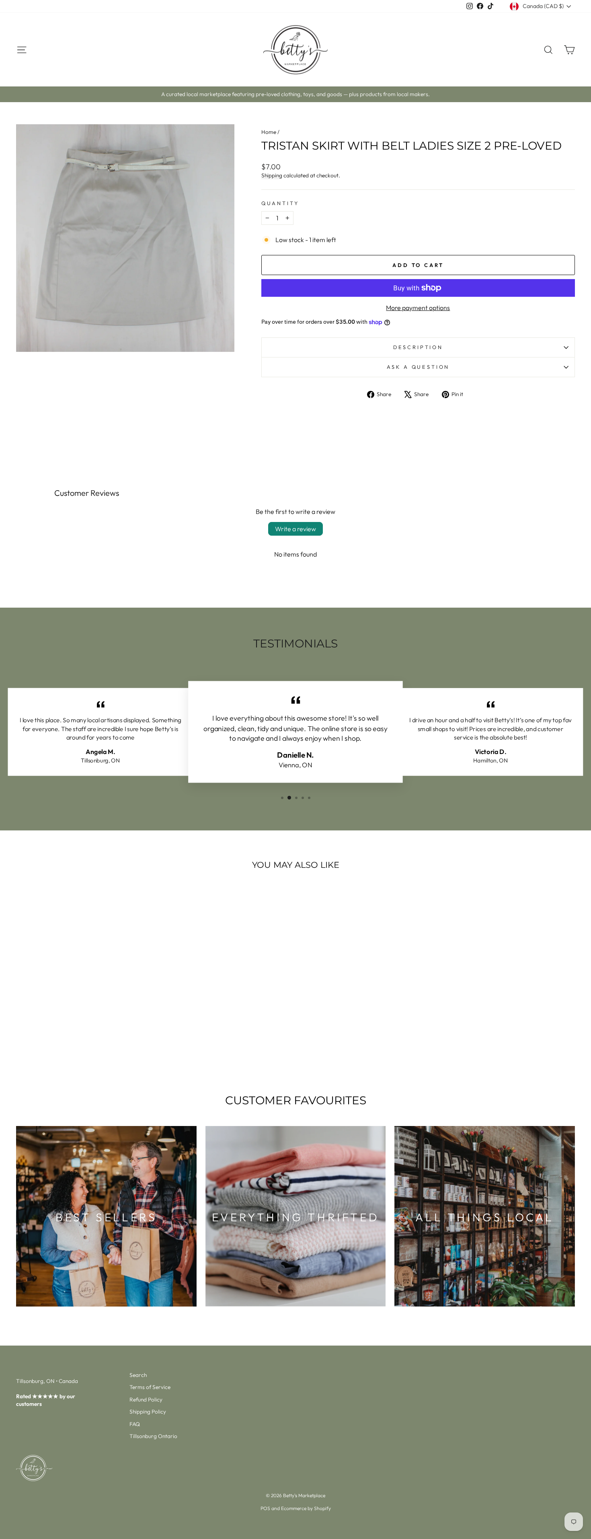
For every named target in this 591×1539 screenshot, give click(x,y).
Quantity (280, 203)
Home (268, 132)
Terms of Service (149, 1387)
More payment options (418, 308)
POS (265, 1508)
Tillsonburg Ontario (153, 1436)
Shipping (271, 175)
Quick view (83, 1013)
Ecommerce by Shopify (306, 1508)
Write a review (295, 529)
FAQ (134, 1424)
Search (138, 1375)
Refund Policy (145, 1399)
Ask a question (418, 367)
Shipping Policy (147, 1411)
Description (418, 347)
